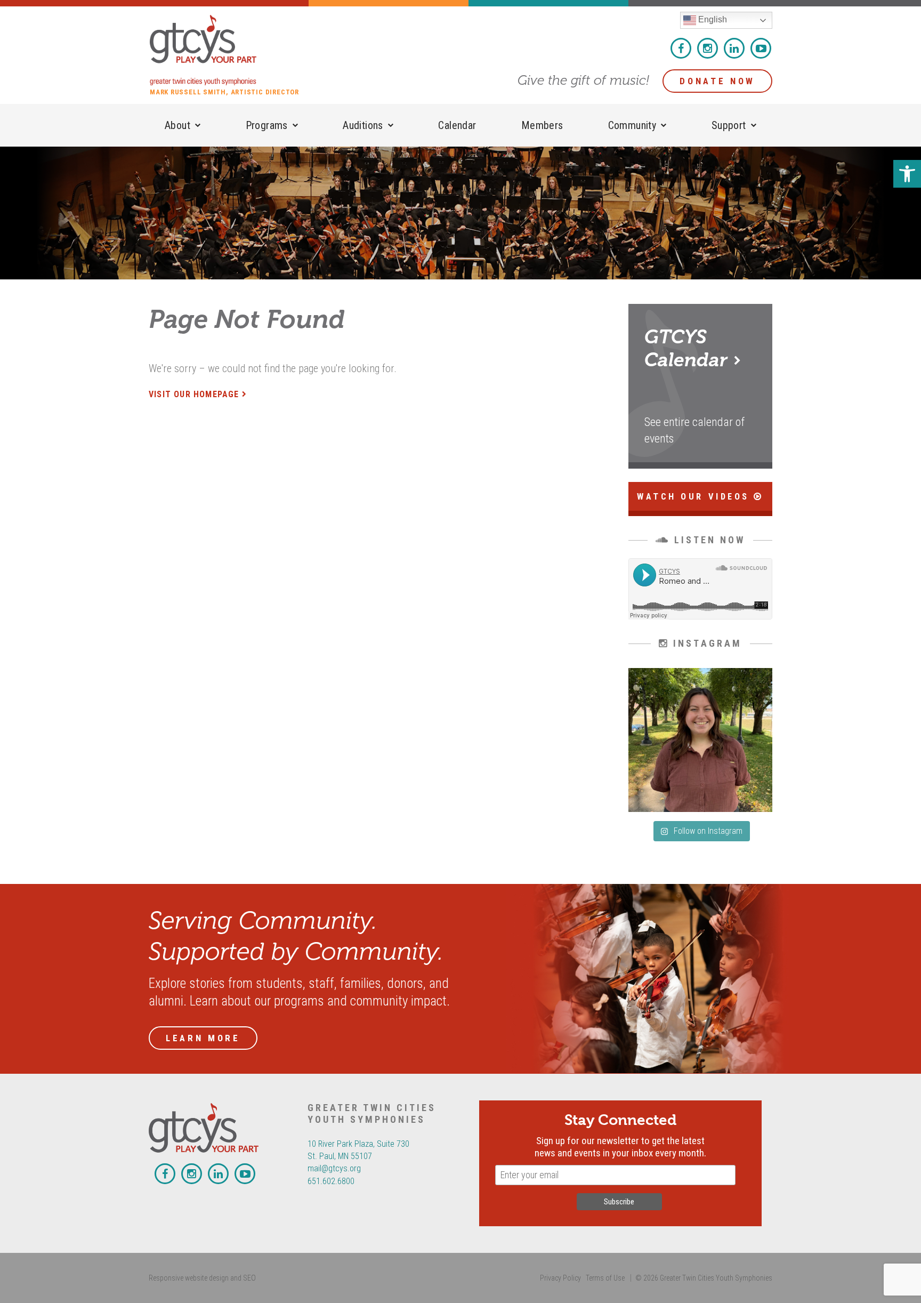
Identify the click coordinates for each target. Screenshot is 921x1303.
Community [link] (632, 125)
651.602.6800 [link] (331, 1181)
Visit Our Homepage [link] (194, 394)
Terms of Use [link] (605, 1278)
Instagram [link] (707, 48)
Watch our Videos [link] (695, 497)
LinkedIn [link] (734, 48)
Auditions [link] (363, 125)
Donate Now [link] (717, 81)
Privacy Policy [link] (560, 1278)
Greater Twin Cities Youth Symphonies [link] (230, 50)
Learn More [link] (203, 1038)
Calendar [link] (457, 125)
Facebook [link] (680, 48)
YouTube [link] (760, 48)
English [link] (711, 19)
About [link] (177, 125)
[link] (907, 174)
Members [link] (542, 125)
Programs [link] (267, 125)
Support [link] (729, 125)
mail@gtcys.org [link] (334, 1168)
